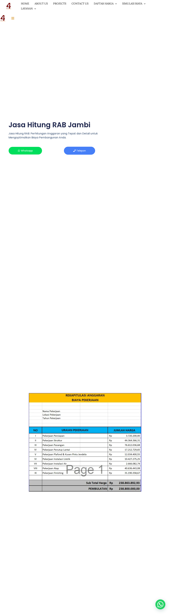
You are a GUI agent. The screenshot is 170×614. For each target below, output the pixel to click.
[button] (160, 604)
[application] (115, 3)
